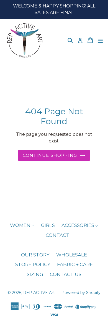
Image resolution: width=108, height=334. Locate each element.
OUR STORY (35, 255)
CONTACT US (65, 274)
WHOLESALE (71, 255)
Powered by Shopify (81, 292)
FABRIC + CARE (75, 264)
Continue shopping (50, 155)
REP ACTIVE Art (39, 292)
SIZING (35, 274)
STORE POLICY (32, 264)
